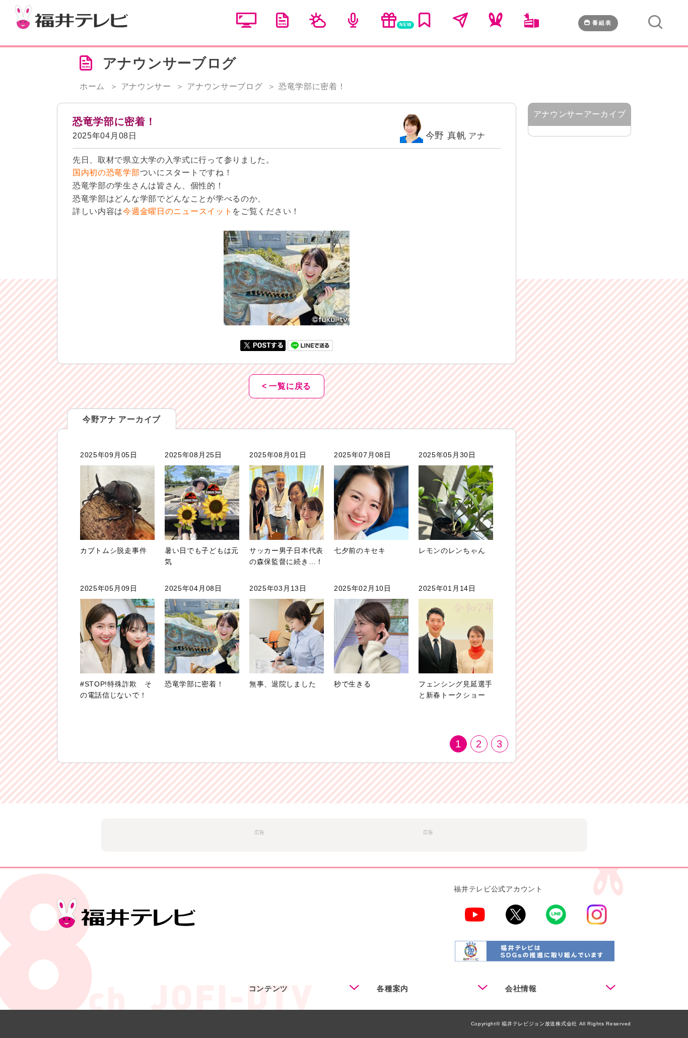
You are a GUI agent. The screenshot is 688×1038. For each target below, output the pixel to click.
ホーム (92, 86)
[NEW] (389, 25)
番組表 (602, 23)
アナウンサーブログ (224, 86)
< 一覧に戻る (286, 386)
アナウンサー (146, 86)
